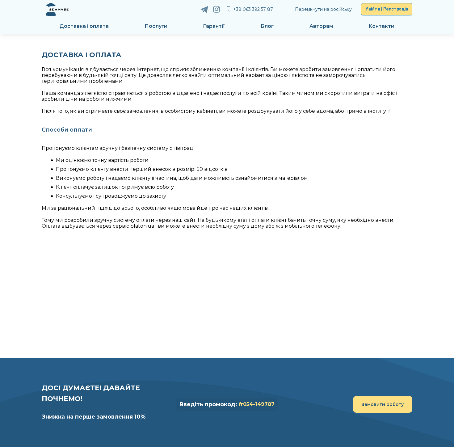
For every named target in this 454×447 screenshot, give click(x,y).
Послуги (156, 26)
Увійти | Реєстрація (386, 8)
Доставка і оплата (84, 26)
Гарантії (214, 26)
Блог (267, 26)
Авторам (321, 26)
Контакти (381, 26)
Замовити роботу (383, 404)
